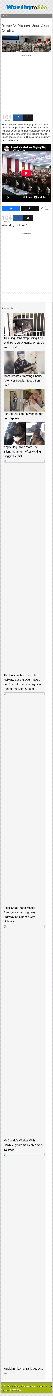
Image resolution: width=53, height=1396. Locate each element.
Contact (47, 1386)
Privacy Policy (14, 1386)
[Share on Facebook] (18, 117)
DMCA (3, 1386)
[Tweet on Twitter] (28, 117)
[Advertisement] (26, 83)
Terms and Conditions (32, 1386)
